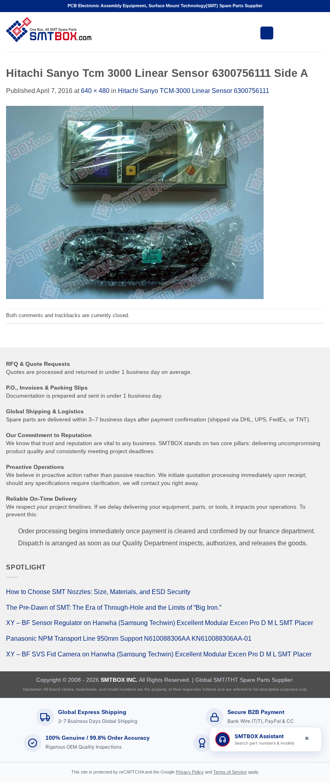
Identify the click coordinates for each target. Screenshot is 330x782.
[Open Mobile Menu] (266, 33)
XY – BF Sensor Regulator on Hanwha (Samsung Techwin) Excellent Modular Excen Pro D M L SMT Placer (159, 622)
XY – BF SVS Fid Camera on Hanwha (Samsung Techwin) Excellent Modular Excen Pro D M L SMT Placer (158, 654)
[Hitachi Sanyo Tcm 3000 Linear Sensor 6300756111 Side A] (135, 201)
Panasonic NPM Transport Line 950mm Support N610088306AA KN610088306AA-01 (129, 638)
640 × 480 (95, 90)
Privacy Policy (190, 772)
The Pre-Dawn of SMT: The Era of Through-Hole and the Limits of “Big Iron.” (113, 607)
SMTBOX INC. (119, 680)
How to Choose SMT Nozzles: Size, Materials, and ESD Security (98, 591)
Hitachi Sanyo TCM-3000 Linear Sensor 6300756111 (193, 90)
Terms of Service (230, 772)
